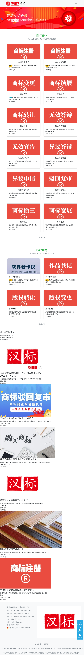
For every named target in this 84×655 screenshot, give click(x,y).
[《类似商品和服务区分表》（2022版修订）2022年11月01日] (21, 356)
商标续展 (60, 94)
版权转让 (12, 309)
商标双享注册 (23, 62)
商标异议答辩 (60, 158)
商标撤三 (23, 222)
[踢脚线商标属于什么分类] (31, 529)
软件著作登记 (14, 277)
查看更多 (42, 237)
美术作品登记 (51, 277)
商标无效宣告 (23, 158)
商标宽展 (60, 222)
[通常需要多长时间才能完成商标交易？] (27, 442)
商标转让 (23, 126)
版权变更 (49, 309)
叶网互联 (46, 644)
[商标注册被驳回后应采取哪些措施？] (25, 573)
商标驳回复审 (60, 190)
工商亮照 (58, 648)
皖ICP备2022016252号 (21, 613)
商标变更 (23, 94)
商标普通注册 (60, 62)
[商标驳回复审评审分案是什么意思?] (25, 400)
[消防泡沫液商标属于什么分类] (21, 483)
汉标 (19, 648)
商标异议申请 (23, 190)
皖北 (22, 648)
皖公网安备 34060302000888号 (20, 628)
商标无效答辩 (60, 126)
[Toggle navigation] (76, 3)
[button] (2, 18)
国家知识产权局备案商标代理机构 (72, 648)
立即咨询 (3, 383)
